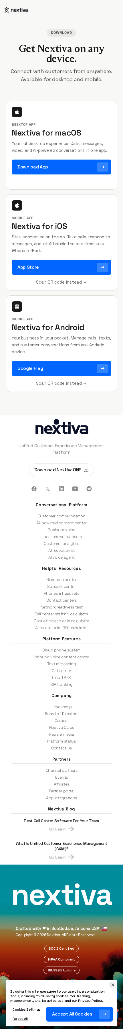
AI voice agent (61, 557)
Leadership (61, 706)
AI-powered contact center (61, 522)
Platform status (61, 741)
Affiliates (61, 784)
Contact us (61, 748)
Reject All (20, 1018)
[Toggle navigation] (112, 10)
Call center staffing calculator (61, 613)
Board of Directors (61, 713)
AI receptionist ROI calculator (61, 627)
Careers (61, 720)
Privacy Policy (90, 1000)
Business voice (61, 529)
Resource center (61, 579)
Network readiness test (62, 607)
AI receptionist (61, 550)
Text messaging (61, 663)
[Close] (112, 984)
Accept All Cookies (72, 1014)
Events (61, 777)
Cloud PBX (61, 677)
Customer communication (62, 516)
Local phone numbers (61, 536)
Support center (61, 586)
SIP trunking (61, 684)
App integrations (61, 797)
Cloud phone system (61, 650)
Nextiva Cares (61, 727)
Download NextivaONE (57, 470)
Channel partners (62, 770)
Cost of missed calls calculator (61, 620)
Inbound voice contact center (61, 656)
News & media (61, 734)
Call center (61, 670)
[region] (61, 1003)
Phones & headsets (61, 593)
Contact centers (61, 600)
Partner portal (61, 791)
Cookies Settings (27, 1009)
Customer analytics (61, 543)
